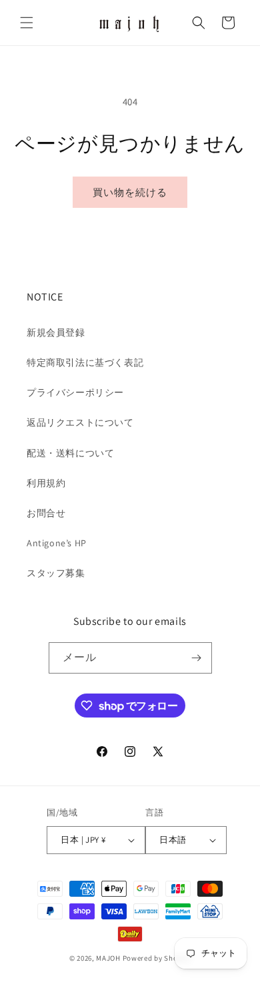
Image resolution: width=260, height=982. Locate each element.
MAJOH (108, 958)
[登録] (196, 658)
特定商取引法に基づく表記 (85, 362)
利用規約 (46, 483)
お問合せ (46, 513)
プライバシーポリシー (75, 392)
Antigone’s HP (57, 543)
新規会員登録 (56, 332)
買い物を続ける (130, 192)
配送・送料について (70, 453)
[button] (26, 22)
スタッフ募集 (56, 573)
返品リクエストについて (80, 422)
